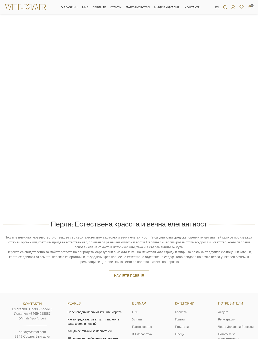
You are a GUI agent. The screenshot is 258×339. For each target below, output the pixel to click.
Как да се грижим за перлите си (90, 331)
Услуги (137, 319)
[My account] (233, 7)
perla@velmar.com (32, 332)
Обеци (179, 334)
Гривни (180, 319)
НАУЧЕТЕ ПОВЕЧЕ (129, 275)
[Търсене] (225, 7)
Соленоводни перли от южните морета (95, 312)
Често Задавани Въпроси (236, 326)
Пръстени (182, 326)
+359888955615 (40, 309)
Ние (135, 312)
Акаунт (223, 312)
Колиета (181, 312)
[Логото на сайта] (25, 7)
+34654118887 (40, 313)
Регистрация (227, 319)
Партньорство (142, 326)
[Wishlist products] (241, 7)
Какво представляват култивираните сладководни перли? (93, 321)
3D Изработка (142, 334)
